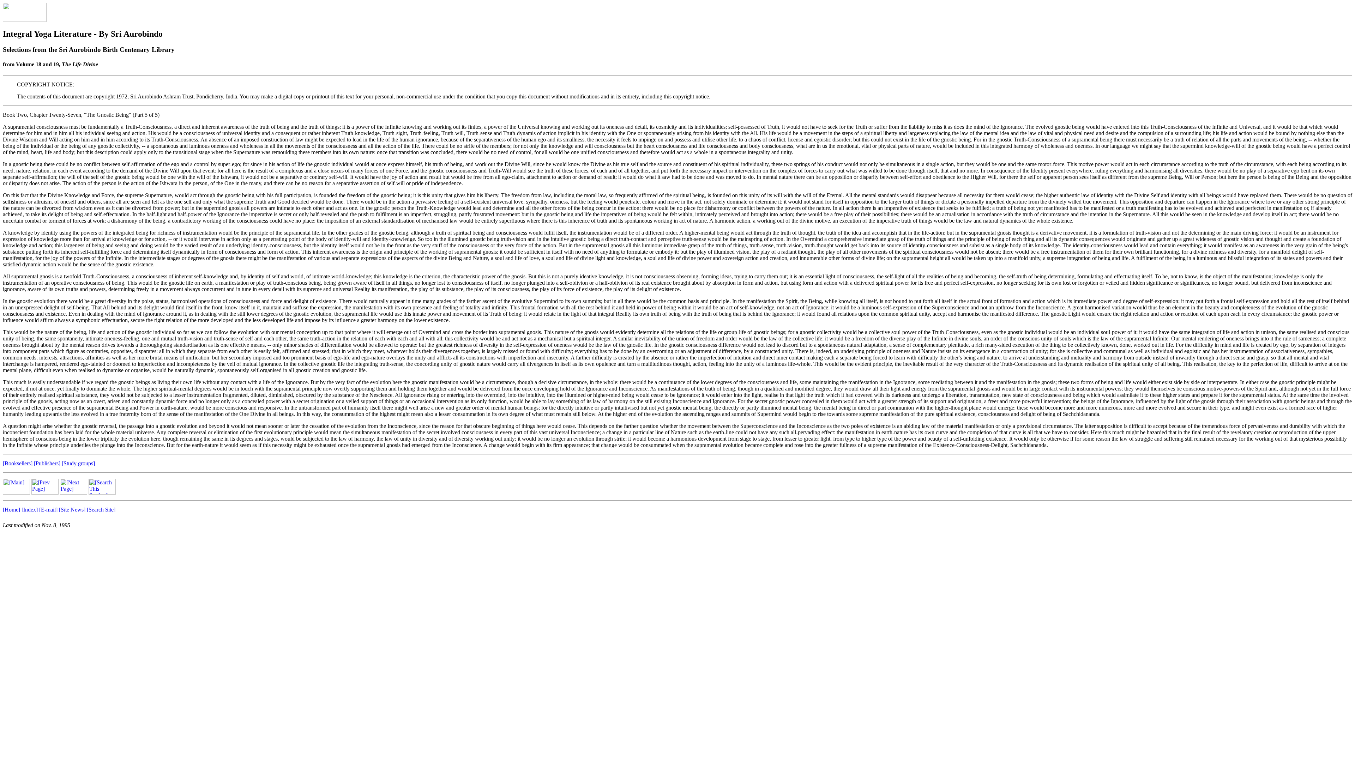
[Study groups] (78, 463)
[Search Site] (101, 510)
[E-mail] (48, 510)
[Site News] (72, 510)
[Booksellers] (17, 463)
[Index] (30, 510)
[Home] (11, 510)
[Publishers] (47, 463)
